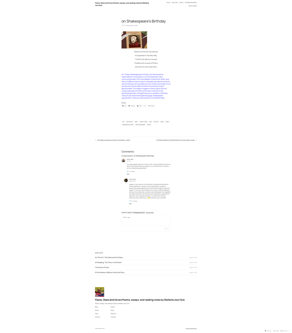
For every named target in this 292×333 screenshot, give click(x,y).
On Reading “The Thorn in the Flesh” (108, 262)
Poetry (136, 25)
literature (156, 121)
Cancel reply (150, 212)
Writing (149, 124)
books (136, 121)
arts (123, 121)
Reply (128, 174)
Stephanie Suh (130, 25)
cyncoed (129, 161)
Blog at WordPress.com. (191, 328)
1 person (133, 171)
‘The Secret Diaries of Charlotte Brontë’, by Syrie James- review (175, 140)
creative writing (143, 121)
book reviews (129, 121)
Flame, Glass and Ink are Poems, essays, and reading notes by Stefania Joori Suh (140, 299)
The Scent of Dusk (102, 267)
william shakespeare (140, 124)
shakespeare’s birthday (127, 124)
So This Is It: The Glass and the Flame (109, 257)
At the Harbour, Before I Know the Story (110, 272)
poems (162, 121)
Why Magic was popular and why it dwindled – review (113, 140)
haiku (150, 121)
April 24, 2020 (130, 159)
